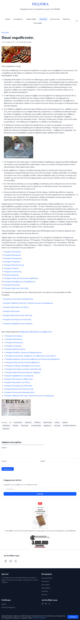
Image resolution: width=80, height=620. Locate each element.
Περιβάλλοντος (29, 282)
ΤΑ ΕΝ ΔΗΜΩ (37, 23)
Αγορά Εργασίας (47, 578)
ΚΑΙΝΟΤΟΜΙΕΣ (31, 19)
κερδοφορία (6, 425)
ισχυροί (57, 422)
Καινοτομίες (45, 585)
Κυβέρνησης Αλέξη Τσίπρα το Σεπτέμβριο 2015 (36, 332)
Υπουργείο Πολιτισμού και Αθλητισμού (18, 379)
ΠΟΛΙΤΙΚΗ (43, 19)
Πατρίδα (15, 425)
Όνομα (4, 461)
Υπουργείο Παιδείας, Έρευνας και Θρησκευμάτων (23, 352)
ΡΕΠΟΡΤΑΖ (66, 19)
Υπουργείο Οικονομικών (13, 258)
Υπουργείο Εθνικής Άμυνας (14, 265)
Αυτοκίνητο (45, 581)
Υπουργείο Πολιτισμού (11, 311)
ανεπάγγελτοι (18, 422)
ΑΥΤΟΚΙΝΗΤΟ (18, 19)
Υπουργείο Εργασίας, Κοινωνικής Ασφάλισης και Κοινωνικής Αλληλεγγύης (32, 359)
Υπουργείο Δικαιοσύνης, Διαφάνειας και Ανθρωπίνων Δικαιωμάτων (30, 356)
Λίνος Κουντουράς (25, 42)
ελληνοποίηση (48, 422)
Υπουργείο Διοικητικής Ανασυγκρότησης (18, 299)
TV (10, 422)
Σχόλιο (4, 447)
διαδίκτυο (37, 422)
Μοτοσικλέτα (46, 588)
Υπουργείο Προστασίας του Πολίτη (16, 307)
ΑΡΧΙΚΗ (7, 19)
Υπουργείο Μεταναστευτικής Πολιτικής (17, 315)
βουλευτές (28, 422)
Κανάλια (65, 422)
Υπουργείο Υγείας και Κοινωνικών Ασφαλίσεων (21, 278)
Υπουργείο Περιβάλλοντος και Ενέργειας (17, 323)
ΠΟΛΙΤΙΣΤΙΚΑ (54, 19)
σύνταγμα (57, 425)
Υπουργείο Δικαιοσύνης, (13, 272)
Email (43, 461)
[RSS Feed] (16, 561)
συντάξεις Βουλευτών (69, 425)
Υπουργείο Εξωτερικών (12, 255)
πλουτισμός (24, 425)
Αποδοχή (73, 617)
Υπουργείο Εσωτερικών (12, 252)
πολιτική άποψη (36, 425)
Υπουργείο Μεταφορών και (14, 282)
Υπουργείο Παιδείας (11, 268)
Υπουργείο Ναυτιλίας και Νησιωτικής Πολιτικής (23, 369)
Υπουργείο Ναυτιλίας (12, 285)
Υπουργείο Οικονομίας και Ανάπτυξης (17, 319)
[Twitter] (11, 561)
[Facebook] (6, 561)
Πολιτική (44, 594)
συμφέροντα (47, 425)
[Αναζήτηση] (76, 21)
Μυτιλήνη (45, 591)
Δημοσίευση (8, 469)
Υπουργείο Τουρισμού (12, 262)
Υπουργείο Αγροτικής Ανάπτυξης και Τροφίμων (22, 372)
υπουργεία (6, 429)
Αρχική (4, 604)
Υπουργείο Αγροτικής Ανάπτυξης (16, 288)
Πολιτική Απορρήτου (8, 607)
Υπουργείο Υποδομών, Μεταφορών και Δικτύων (22, 366)
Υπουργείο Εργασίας (11, 275)
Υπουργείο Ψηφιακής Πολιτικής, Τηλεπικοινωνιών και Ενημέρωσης (28, 303)
